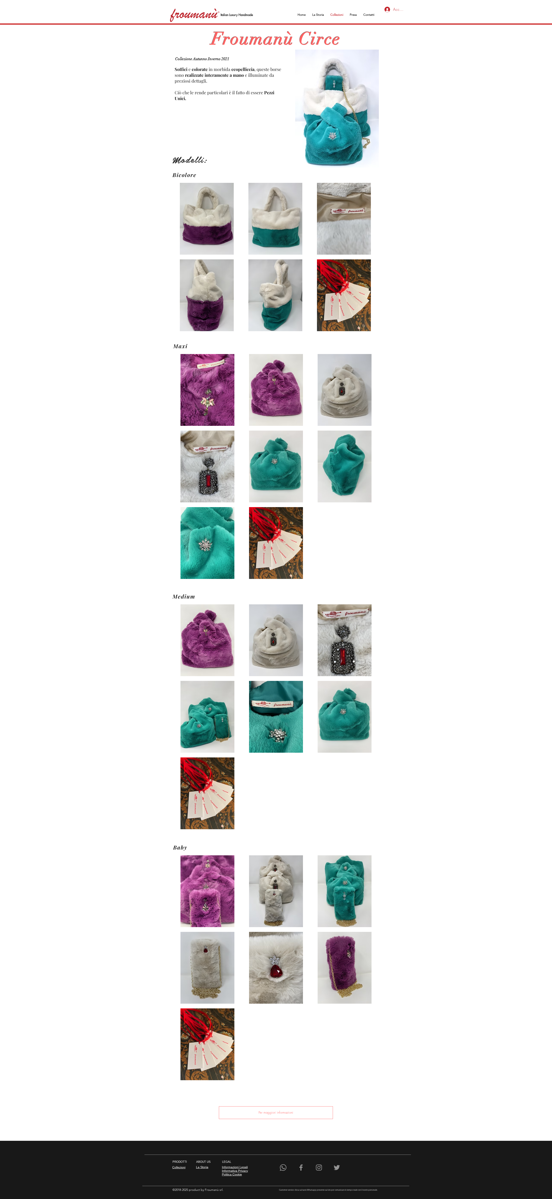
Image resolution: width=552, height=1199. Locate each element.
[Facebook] (301, 1167)
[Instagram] (319, 1167)
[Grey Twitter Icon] (337, 1167)
